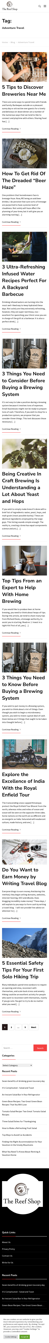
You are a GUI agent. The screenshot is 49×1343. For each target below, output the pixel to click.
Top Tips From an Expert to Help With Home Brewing (22, 591)
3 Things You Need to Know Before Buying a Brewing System (23, 687)
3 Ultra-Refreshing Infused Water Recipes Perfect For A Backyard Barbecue (24, 281)
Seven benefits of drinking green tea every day (23, 1081)
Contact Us (7, 1255)
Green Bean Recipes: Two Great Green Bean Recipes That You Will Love (22, 1305)
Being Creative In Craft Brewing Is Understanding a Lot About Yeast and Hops (21, 488)
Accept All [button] (24, 1337)
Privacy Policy (8, 1249)
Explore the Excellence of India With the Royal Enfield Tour (23, 784)
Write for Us (7, 1262)
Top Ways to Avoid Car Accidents (17, 1135)
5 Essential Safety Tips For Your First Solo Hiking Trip (23, 970)
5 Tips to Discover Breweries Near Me (24, 90)
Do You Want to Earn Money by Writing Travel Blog (24, 877)
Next (33, 1027)
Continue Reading (10, 128)
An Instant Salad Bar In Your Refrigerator (21, 1094)
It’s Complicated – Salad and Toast (18, 1087)
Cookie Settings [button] (10, 1337)
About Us (6, 1242)
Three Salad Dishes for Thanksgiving (19, 1121)
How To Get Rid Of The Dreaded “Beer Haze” (24, 180)
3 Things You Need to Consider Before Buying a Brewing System (23, 384)
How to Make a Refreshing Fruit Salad (19, 1128)
